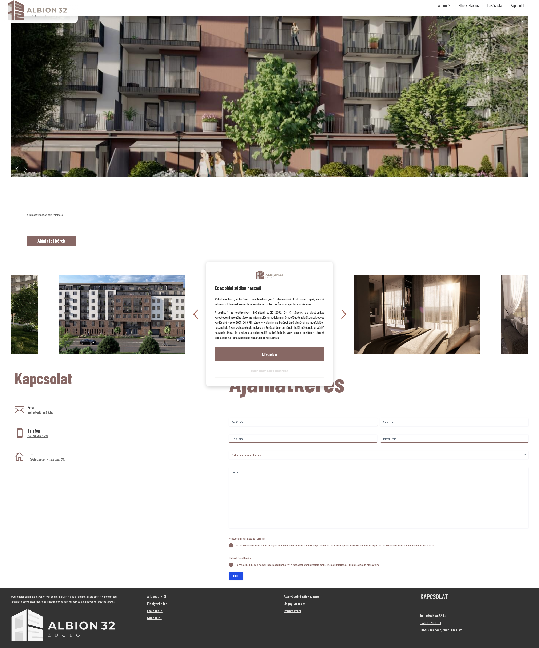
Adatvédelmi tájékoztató (301, 596)
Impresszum (292, 610)
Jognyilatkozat (295, 603)
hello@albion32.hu (40, 412)
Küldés (236, 576)
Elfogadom (269, 354)
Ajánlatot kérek (51, 240)
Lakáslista (494, 5)
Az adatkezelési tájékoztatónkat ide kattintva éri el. (407, 545)
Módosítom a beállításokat (269, 371)
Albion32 (444, 5)
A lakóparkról (156, 596)
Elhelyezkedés (469, 5)
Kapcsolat (517, 5)
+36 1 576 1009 (430, 622)
